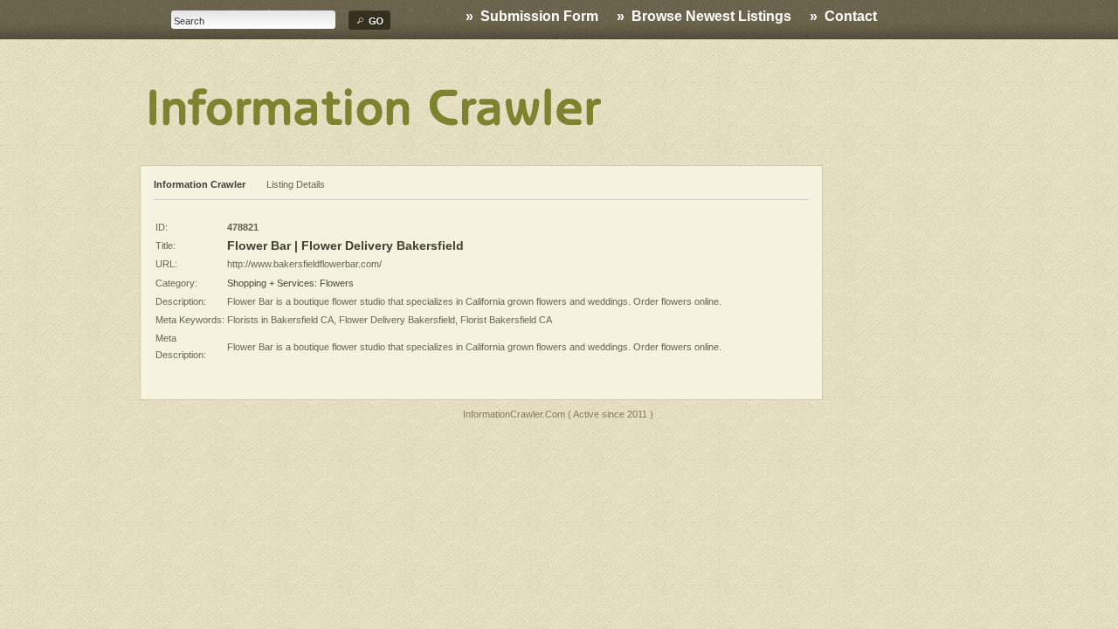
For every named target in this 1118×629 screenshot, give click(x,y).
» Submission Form (532, 16)
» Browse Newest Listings (704, 16)
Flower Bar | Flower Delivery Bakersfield (345, 245)
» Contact (843, 16)
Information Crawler (199, 184)
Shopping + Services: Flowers (290, 283)
